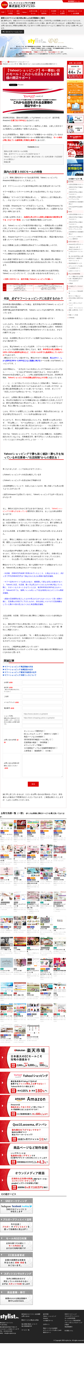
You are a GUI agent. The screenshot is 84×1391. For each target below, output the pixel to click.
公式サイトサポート (74, 271)
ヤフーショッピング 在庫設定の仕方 (18, 669)
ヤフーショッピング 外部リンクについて (20, 675)
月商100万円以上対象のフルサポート (76, 223)
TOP (2, 12)
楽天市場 (18, 12)
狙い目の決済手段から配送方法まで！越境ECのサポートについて (76, 258)
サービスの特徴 (10, 12)
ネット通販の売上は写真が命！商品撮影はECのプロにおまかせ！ (76, 278)
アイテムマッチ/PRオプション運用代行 (76, 238)
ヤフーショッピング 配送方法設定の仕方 (20, 672)
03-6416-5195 (8, 1331)
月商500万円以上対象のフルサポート (76, 193)
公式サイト (46, 1324)
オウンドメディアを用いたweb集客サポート (76, 267)
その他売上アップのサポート (75, 287)
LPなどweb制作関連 (74, 274)
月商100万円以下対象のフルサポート (76, 218)
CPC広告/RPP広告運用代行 (75, 208)
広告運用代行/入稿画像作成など (76, 203)
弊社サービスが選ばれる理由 (30, 1320)
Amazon (45, 1318)
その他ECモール (48, 1320)
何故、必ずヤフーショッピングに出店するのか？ (22, 154)
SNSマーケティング (71, 1314)
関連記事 (7, 162)
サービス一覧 (25, 1330)
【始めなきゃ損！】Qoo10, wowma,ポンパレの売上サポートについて (76, 250)
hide (37, 147)
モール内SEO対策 (70, 1318)
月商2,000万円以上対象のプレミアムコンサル (76, 228)
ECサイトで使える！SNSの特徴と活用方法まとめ (76, 298)
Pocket (20, 85)
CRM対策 (71, 317)
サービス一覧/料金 (44, 12)
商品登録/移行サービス (75, 263)
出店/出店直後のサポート (76, 184)
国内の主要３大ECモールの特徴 (16, 151)
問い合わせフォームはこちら (13, 32)
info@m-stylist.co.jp (10, 1333)
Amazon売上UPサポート (76, 244)
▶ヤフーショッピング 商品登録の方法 (18, 667)
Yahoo (24, 12)
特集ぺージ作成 (73, 315)
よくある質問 (62, 12)
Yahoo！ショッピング (49, 1316)
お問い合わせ (25, 1316)
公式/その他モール (33, 12)
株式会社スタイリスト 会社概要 (75, 12)
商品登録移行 (69, 1327)
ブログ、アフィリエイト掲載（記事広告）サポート (76, 310)
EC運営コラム (53, 12)
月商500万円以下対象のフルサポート (76, 188)
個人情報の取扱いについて (29, 1324)
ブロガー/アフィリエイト (72, 1316)
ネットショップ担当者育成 (76, 292)
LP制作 (71, 283)
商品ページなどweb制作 (50, 1328)
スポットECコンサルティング (75, 304)
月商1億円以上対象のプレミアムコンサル (76, 198)
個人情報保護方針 (27, 1326)
